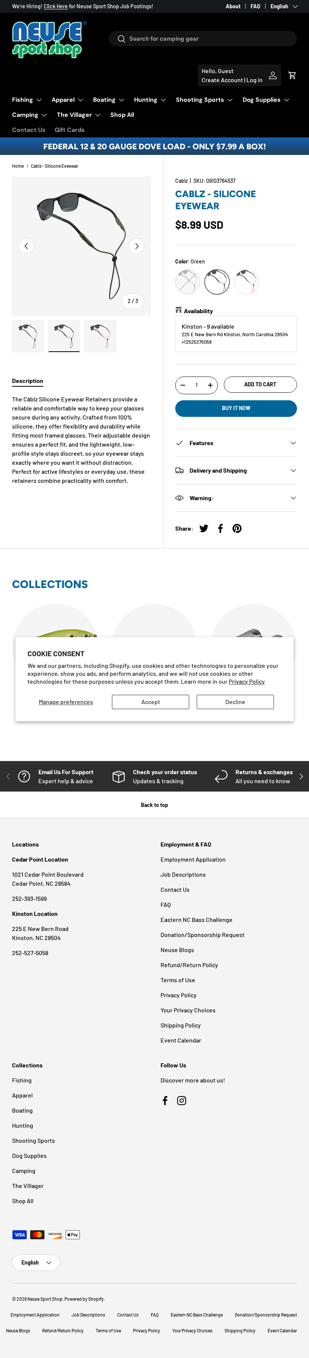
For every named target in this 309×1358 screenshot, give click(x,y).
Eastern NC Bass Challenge (197, 919)
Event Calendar (181, 1040)
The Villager (28, 1185)
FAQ (255, 6)
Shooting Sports (33, 1140)
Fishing (22, 1080)
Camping (23, 1170)
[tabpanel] (81, 440)
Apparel (22, 1095)
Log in (254, 79)
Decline (235, 702)
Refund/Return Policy (189, 964)
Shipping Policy (181, 1025)
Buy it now (236, 408)
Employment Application (193, 859)
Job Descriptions (183, 874)
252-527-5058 (30, 952)
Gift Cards (70, 130)
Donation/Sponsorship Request (203, 934)
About (233, 6)
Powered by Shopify (84, 1298)
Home (18, 166)
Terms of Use (178, 979)
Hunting (22, 1125)
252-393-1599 (29, 898)
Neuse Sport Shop (45, 1298)
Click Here (56, 6)
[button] (292, 75)
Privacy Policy (247, 681)
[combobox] (203, 38)
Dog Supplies (29, 1155)
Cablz (181, 181)
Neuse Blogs (177, 949)
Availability (198, 310)
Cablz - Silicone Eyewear (54, 166)
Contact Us (29, 130)
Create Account (222, 79)
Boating (22, 1110)
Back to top (154, 805)
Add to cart (260, 384)
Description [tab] (27, 380)
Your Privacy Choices (188, 1010)
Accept (150, 702)
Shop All (122, 115)
